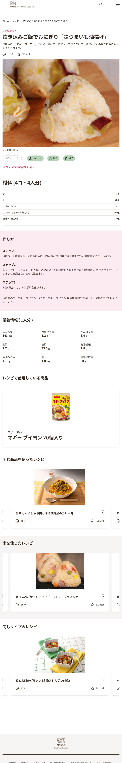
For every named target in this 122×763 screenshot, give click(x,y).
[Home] (22, 4)
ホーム (6, 20)
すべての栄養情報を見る (19, 167)
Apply (101, 5)
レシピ (16, 20)
